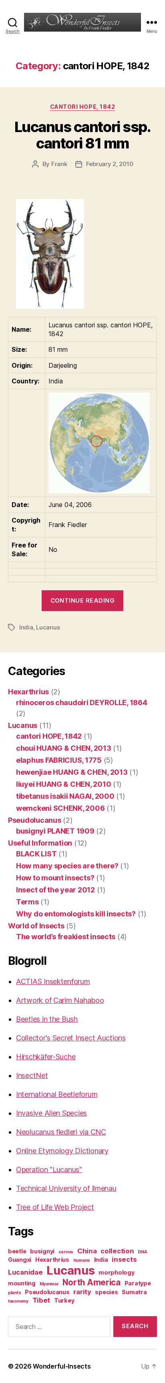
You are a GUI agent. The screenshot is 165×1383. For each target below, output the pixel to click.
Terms (27, 902)
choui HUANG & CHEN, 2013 (63, 748)
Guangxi (19, 1259)
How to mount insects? (55, 878)
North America (91, 1282)
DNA (142, 1252)
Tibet (41, 1300)
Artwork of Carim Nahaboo (60, 1000)
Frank (59, 164)
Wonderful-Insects (62, 1366)
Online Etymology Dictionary (62, 1150)
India (26, 627)
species (106, 1292)
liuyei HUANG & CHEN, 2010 (63, 784)
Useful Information (40, 843)
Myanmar (49, 1284)
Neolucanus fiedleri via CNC (61, 1132)
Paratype (138, 1283)
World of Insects (36, 926)
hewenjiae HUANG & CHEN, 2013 (71, 772)
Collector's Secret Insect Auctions (71, 1038)
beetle (17, 1251)
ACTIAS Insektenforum (53, 981)
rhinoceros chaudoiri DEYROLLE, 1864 (81, 702)
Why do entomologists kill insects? (76, 914)
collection (117, 1251)
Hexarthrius (28, 691)
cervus (65, 1252)
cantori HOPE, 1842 (82, 106)
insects (124, 1259)
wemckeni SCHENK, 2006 (60, 808)
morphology (116, 1272)
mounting (22, 1283)
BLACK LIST (36, 854)
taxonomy (18, 1301)
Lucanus (48, 627)
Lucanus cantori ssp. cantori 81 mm (82, 135)
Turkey (64, 1300)
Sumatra (134, 1292)
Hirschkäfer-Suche (45, 1056)
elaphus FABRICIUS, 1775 (59, 760)
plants (14, 1292)
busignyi (42, 1251)
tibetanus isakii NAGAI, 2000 (65, 796)
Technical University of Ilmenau (66, 1188)
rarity (82, 1292)
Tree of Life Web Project (55, 1207)
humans (81, 1260)
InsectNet (32, 1075)
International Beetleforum (56, 1094)
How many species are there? (67, 866)
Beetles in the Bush (47, 1019)
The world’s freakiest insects (65, 936)
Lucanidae (25, 1272)
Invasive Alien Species (51, 1113)
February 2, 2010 (109, 164)
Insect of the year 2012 (55, 890)
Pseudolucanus (34, 820)
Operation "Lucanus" (49, 1169)
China (87, 1251)
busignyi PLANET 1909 (55, 831)
